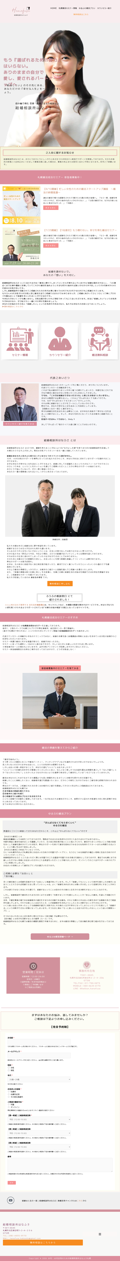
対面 (12, 1104)
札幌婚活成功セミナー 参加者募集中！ (60, 177)
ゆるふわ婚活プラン (87, 8)
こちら (80, 1200)
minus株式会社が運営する (25, 604)
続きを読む (51, 208)
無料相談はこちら (80, 14)
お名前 (11, 1037)
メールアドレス (14, 1051)
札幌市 (13, 1091)
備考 (9, 1156)
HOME (53, 8)
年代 (10, 1075)
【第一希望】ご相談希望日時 (20, 1115)
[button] (100, 1234)
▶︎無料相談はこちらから (13, 306)
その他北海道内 (17, 1097)
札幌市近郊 (15, 1094)
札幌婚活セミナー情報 (68, 8)
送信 (11, 1183)
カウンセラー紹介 (104, 8)
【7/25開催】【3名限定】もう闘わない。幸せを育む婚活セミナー (80, 230)
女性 (12, 1067)
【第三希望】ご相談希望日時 (19, 1143)
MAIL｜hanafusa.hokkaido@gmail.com (22, 1238)
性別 (10, 1065)
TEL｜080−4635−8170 (15, 1235)
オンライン (15, 1107)
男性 (12, 1070)
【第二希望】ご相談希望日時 (19, 1129)
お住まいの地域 (14, 1089)
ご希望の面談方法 (15, 1102)
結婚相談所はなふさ (16, 1224)
